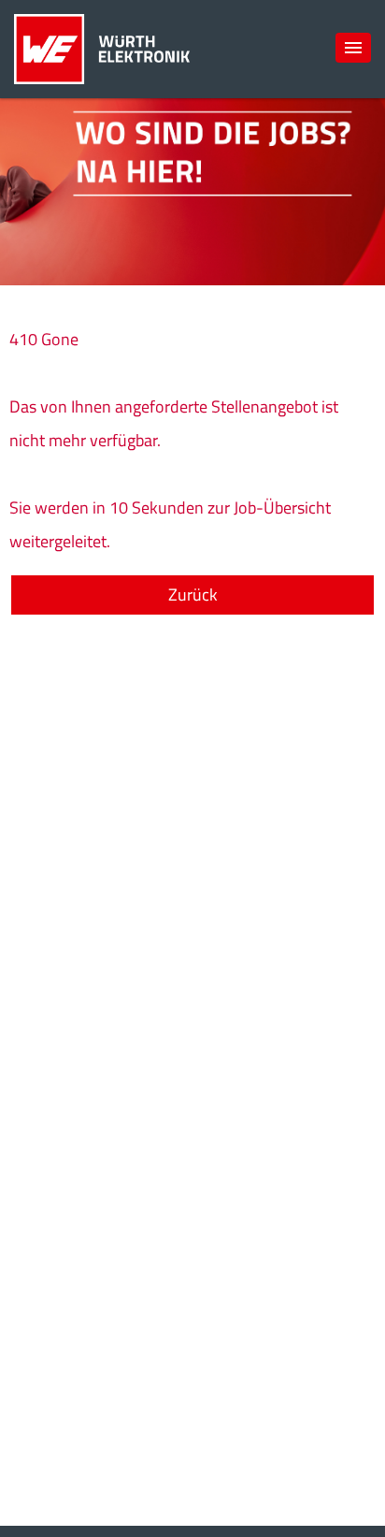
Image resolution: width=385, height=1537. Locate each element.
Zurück (193, 594)
